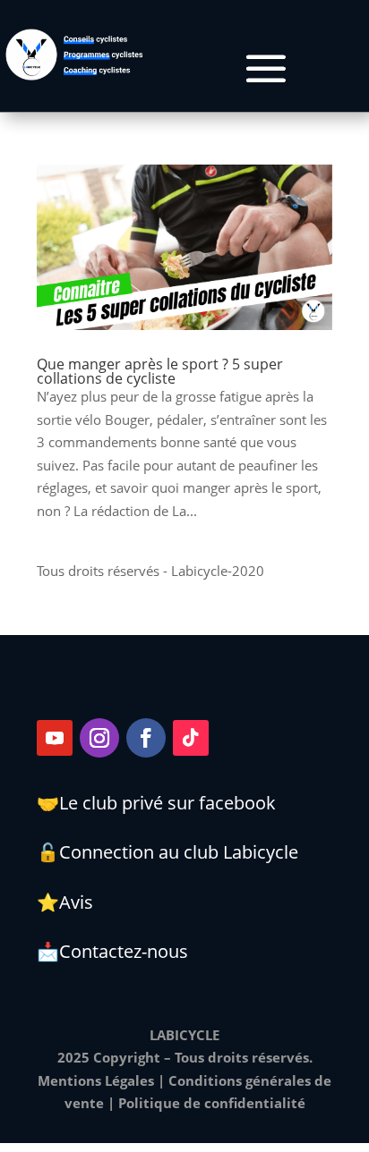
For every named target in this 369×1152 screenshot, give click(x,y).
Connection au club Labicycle (178, 852)
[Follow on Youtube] (55, 738)
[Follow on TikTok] (191, 738)
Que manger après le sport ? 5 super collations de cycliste (160, 371)
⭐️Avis (65, 902)
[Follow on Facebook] (146, 738)
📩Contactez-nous (112, 951)
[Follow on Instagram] (99, 738)
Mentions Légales (96, 1080)
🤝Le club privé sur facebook (156, 803)
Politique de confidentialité (211, 1103)
